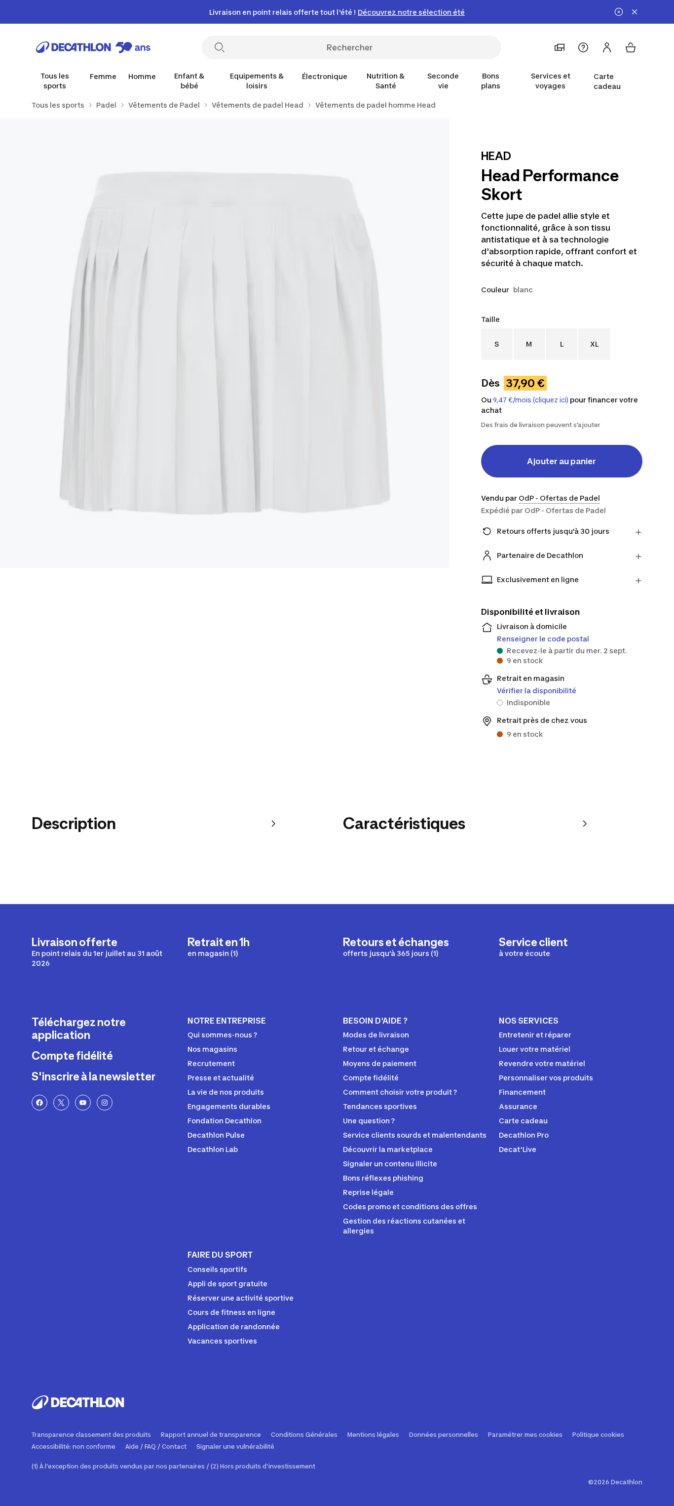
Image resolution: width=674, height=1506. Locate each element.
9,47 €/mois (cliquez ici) (530, 400)
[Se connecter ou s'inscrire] (607, 47)
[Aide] (583, 47)
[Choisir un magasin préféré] (559, 47)
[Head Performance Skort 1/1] (224, 343)
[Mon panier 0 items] (630, 47)
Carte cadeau (607, 81)
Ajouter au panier (561, 461)
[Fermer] (634, 12)
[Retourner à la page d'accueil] (93, 47)
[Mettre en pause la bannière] (619, 12)
